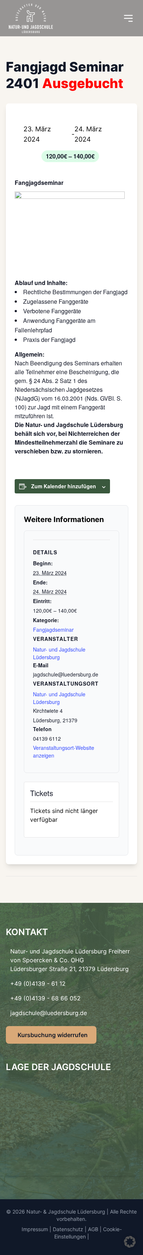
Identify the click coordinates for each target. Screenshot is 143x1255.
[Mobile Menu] (128, 18)
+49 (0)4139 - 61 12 (38, 983)
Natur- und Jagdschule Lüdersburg (59, 697)
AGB (93, 1229)
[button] (130, 1242)
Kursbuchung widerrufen (53, 1035)
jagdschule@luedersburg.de (48, 1013)
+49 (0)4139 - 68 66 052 (45, 998)
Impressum (35, 1229)
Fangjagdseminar (53, 629)
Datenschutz (68, 1229)
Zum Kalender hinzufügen (63, 486)
